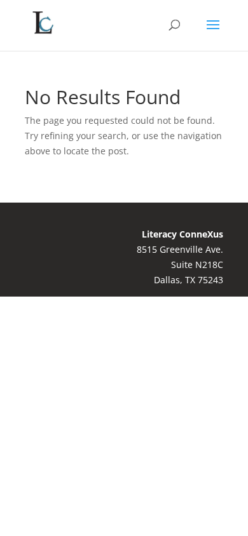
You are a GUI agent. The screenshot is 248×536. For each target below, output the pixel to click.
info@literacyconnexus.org (81, 344)
